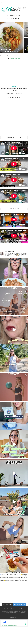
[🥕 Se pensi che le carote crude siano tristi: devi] (14, 272)
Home (1, 56)
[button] (2, 37)
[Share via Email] (19, 97)
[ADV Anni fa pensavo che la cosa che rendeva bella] (14, 559)
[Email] (18, 18)
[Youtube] (15, 18)
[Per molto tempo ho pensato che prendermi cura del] (14, 358)
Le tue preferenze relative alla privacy (15, 621)
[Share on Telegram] (15, 97)
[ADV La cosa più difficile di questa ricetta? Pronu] (14, 416)
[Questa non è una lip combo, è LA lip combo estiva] (14, 330)
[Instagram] (11, 18)
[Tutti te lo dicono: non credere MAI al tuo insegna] (14, 387)
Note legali (15, 608)
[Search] (26, 2)
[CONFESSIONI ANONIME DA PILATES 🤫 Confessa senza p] (14, 588)
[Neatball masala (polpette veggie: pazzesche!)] (11, 37)
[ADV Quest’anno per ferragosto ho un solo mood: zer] (14, 444)
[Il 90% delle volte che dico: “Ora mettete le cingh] (14, 473)
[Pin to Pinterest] (12, 97)
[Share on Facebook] (10, 97)
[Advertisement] (14, 72)
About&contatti (8, 608)
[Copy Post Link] (17, 97)
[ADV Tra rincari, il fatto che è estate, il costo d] (14, 502)
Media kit (21, 608)
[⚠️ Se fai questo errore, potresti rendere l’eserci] (14, 530)
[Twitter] (9, 18)
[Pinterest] (13, 18)
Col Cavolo (10, 93)
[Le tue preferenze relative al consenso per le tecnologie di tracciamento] (25, 624)
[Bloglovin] (20, 18)
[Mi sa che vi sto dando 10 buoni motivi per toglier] (14, 301)
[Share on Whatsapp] (13, 97)
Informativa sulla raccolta (9, 625)
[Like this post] (8, 97)
